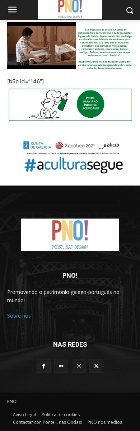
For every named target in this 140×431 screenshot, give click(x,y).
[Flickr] (61, 366)
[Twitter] (96, 366)
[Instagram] (79, 366)
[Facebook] (44, 366)
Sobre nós (19, 315)
